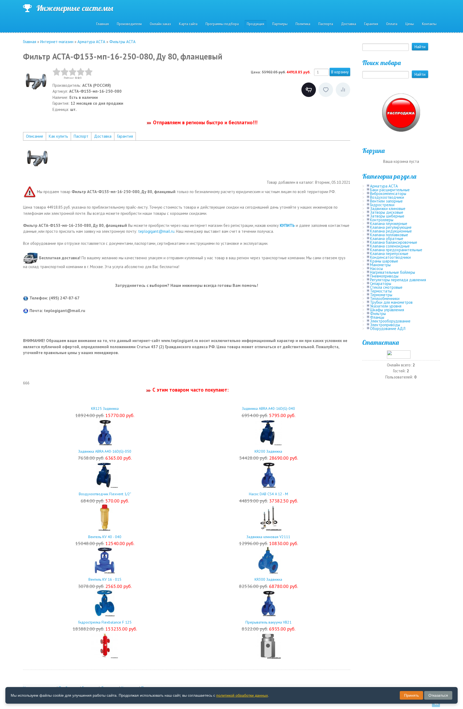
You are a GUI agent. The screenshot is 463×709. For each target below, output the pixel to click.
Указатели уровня (385, 306)
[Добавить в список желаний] (326, 89)
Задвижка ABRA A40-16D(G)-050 (104, 451)
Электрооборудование (390, 321)
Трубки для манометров (391, 302)
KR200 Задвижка (268, 451)
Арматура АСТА (384, 186)
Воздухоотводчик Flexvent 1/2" (105, 494)
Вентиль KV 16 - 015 (104, 579)
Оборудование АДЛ (387, 328)
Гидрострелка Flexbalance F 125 (105, 622)
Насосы (376, 268)
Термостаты (381, 291)
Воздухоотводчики (387, 197)
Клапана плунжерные (388, 223)
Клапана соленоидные (390, 246)
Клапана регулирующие (391, 227)
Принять (411, 695)
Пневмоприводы (384, 276)
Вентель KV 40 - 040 (104, 536)
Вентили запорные (386, 201)
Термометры (381, 294)
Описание (34, 136)
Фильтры (378, 313)
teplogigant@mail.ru (156, 231)
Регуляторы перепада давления (398, 279)
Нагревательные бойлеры (392, 272)
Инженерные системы (74, 8)
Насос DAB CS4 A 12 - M (268, 494)
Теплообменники (384, 298)
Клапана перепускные (389, 253)
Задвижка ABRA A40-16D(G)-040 (268, 408)
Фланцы (377, 317)
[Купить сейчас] (308, 89)
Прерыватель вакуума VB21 (268, 622)
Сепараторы (380, 283)
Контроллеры (381, 219)
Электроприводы (385, 324)
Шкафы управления (387, 309)
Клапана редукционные (391, 231)
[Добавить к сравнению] (343, 89)
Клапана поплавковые (389, 234)
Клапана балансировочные (393, 242)
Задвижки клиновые (387, 208)
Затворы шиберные (387, 216)
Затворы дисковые (386, 212)
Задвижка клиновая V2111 (268, 536)
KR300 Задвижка (268, 579)
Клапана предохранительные (396, 249)
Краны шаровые (384, 261)
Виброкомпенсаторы (388, 193)
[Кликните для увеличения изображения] (36, 81)
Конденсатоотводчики (390, 257)
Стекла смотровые (386, 287)
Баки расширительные (390, 189)
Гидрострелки (382, 204)
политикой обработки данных (242, 695)
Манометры (380, 264)
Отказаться (438, 695)
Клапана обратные (386, 238)
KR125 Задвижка (105, 408)
